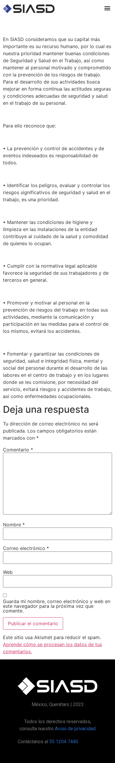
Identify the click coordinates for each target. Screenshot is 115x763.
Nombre (14, 524)
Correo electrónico (26, 548)
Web (8, 572)
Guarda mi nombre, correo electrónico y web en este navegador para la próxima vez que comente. (56, 606)
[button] (107, 8)
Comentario (18, 449)
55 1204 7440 (63, 741)
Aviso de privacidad (75, 728)
